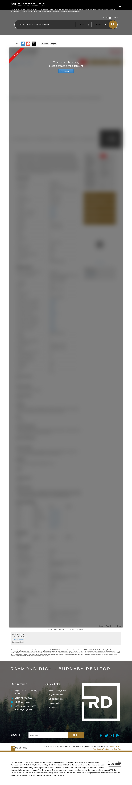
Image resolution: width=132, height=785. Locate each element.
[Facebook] (102, 736)
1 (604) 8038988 (17, 639)
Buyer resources (55, 695)
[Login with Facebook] (23, 45)
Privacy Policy (115, 746)
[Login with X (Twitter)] (34, 45)
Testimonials (54, 703)
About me (52, 707)
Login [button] (53, 43)
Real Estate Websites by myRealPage (107, 749)
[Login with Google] (28, 45)
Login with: (15, 43)
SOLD (116, 18)
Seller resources (55, 699)
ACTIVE (105, 18)
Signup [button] (45, 43)
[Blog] (118, 736)
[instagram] (113, 736)
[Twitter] (108, 736)
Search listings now (57, 690)
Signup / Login (66, 71)
